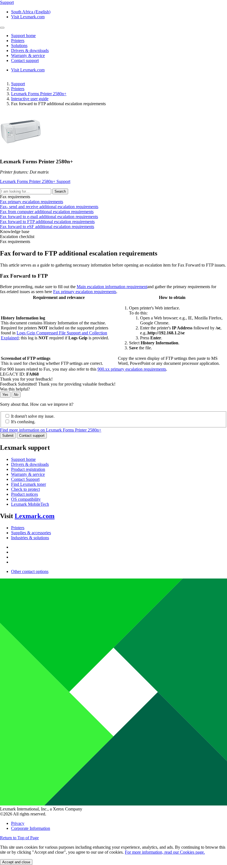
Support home (23, 459)
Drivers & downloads (30, 464)
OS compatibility (26, 499)
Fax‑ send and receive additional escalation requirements (49, 206)
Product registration (28, 469)
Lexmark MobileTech (30, 504)
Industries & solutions (30, 537)
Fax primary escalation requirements (31, 201)
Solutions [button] (19, 45)
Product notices (24, 494)
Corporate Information (30, 828)
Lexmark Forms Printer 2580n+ (38, 93)
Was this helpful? (15, 389)
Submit (8, 435)
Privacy (17, 823)
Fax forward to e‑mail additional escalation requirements (49, 216)
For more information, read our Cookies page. (165, 852)
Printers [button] (17, 40)
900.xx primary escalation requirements (131, 369)
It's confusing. (23, 421)
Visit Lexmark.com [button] (28, 16)
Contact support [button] (25, 60)
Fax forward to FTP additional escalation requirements (47, 221)
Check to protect (25, 489)
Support (18, 83)
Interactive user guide (29, 98)
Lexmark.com (35, 516)
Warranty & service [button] (28, 55)
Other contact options (29, 571)
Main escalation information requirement (112, 286)
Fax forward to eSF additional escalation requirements (47, 226)
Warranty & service (28, 474)
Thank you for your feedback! (26, 379)
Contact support (32, 435)
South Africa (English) (30, 11)
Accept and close (16, 862)
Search (60, 191)
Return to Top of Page (19, 837)
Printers (17, 88)
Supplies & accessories (31, 532)
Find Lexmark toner (28, 484)
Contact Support (25, 479)
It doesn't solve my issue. (33, 416)
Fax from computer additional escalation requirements (47, 211)
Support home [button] (23, 35)
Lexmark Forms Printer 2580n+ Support (35, 181)
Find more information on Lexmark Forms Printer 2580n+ (50, 430)
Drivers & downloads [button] (30, 50)
